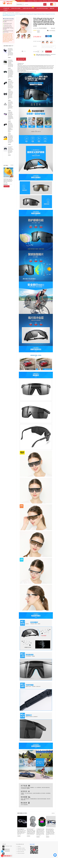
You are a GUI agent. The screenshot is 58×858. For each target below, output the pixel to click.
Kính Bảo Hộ (17, 12)
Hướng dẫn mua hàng (21, 848)
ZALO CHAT (32, 844)
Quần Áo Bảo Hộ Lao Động (28, 8)
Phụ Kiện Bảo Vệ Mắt (10, 12)
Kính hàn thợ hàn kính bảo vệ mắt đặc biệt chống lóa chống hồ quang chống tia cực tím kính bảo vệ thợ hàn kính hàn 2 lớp (10, 63)
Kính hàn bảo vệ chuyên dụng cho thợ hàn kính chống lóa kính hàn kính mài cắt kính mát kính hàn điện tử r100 (10, 150)
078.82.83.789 (7, 850)
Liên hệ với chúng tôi (21, 853)
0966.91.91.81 (7, 849)
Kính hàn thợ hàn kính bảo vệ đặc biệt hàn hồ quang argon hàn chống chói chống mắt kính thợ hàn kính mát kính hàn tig (10, 105)
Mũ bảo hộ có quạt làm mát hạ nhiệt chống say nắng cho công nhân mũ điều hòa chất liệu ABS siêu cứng (8, 180)
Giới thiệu (19, 846)
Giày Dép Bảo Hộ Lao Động (42, 8)
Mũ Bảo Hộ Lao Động (15, 8)
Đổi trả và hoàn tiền (21, 851)
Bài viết (52, 8)
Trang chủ (6, 8)
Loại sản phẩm (19, 4)
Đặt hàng (49, 51)
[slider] (35, 30)
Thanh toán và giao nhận (22, 849)
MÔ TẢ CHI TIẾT (21, 59)
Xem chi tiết (6, 186)
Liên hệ (5, 10)
